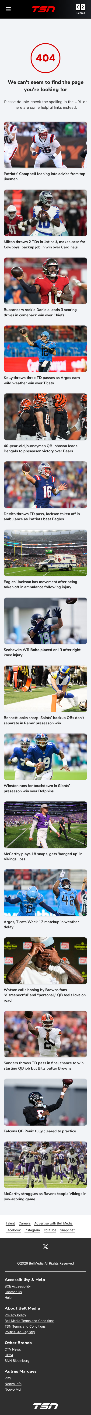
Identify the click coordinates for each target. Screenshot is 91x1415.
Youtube (50, 1230)
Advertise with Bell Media (53, 1223)
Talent (10, 1223)
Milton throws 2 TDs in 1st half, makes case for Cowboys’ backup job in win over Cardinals (44, 244)
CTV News (13, 1349)
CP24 (9, 1355)
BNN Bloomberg (17, 1361)
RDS (8, 1378)
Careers (25, 1223)
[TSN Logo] (43, 9)
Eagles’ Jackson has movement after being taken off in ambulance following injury (40, 584)
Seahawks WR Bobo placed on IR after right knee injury (42, 652)
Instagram (32, 1230)
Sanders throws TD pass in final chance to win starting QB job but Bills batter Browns (44, 1065)
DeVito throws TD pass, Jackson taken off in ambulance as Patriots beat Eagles (42, 516)
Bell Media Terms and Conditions (29, 1321)
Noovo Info (13, 1384)
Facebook (13, 1230)
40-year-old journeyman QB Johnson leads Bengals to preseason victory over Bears (40, 448)
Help (8, 1297)
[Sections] (8, 9)
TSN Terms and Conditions (25, 1326)
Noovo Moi (13, 1389)
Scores (81, 13)
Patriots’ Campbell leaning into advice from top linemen (44, 176)
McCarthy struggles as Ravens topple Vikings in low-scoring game (45, 1196)
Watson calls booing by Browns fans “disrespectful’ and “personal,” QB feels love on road (45, 995)
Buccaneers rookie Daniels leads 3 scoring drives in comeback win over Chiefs (40, 312)
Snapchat (67, 1230)
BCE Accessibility (18, 1286)
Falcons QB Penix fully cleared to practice (40, 1131)
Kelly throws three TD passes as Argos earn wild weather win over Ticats (42, 380)
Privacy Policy (15, 1315)
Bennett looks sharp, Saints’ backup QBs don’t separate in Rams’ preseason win (44, 720)
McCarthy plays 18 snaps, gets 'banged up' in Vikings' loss (43, 856)
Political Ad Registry (20, 1332)
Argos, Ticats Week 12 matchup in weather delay (41, 924)
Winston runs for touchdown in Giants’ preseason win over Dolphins (37, 788)
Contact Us (13, 1292)
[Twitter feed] (45, 1246)
